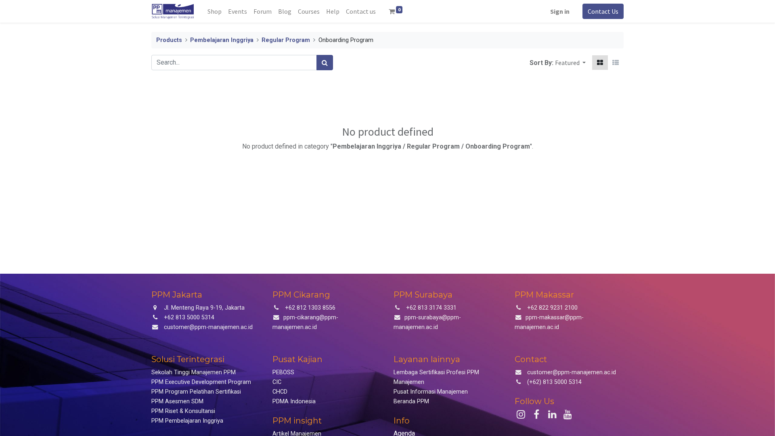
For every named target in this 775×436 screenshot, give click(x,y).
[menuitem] (214, 11)
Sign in (560, 11)
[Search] (324, 62)
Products (169, 40)
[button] (570, 62)
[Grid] (600, 62)
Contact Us (603, 11)
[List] (615, 62)
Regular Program (286, 40)
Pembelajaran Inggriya (221, 40)
